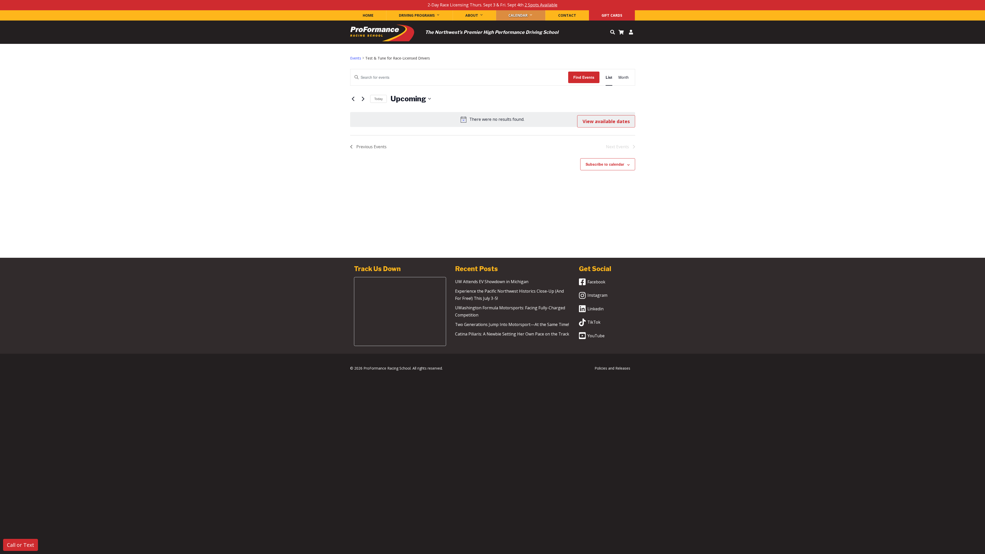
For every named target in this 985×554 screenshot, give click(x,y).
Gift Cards (612, 15)
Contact (567, 15)
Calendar (518, 15)
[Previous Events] (353, 99)
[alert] (492, 119)
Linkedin (595, 309)
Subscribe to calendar (605, 164)
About (471, 15)
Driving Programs (417, 15)
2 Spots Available (541, 5)
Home (368, 15)
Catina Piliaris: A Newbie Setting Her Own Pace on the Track (512, 334)
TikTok (593, 322)
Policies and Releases (612, 368)
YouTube (596, 336)
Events (355, 58)
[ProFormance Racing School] (382, 34)
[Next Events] (363, 99)
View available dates (606, 121)
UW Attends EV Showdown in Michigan (491, 281)
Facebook (596, 282)
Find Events (583, 77)
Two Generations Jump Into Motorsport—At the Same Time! (512, 324)
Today (378, 98)
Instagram (597, 295)
